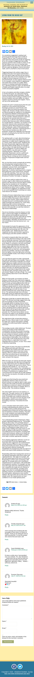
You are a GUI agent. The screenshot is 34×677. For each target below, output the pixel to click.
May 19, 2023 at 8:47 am (18, 525)
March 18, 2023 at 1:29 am (19, 505)
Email (4, 628)
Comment (5, 605)
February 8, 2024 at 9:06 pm (19, 550)
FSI (31, 672)
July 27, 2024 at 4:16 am (18, 576)
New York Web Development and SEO (17, 673)
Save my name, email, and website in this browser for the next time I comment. (14, 637)
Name (4, 621)
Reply (6, 515)
